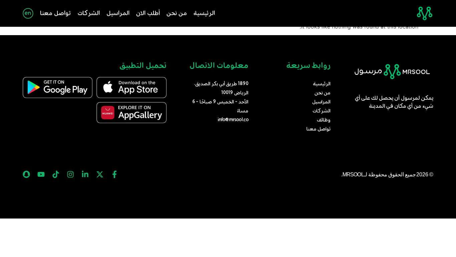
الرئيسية (204, 13)
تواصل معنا (55, 13)
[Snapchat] (26, 174)
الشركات (88, 13)
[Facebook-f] (114, 174)
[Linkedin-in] (85, 174)
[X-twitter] (99, 174)
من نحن (177, 13)
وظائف (323, 120)
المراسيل (118, 13)
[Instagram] (70, 174)
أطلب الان (148, 13)
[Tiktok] (55, 174)
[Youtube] (41, 174)
